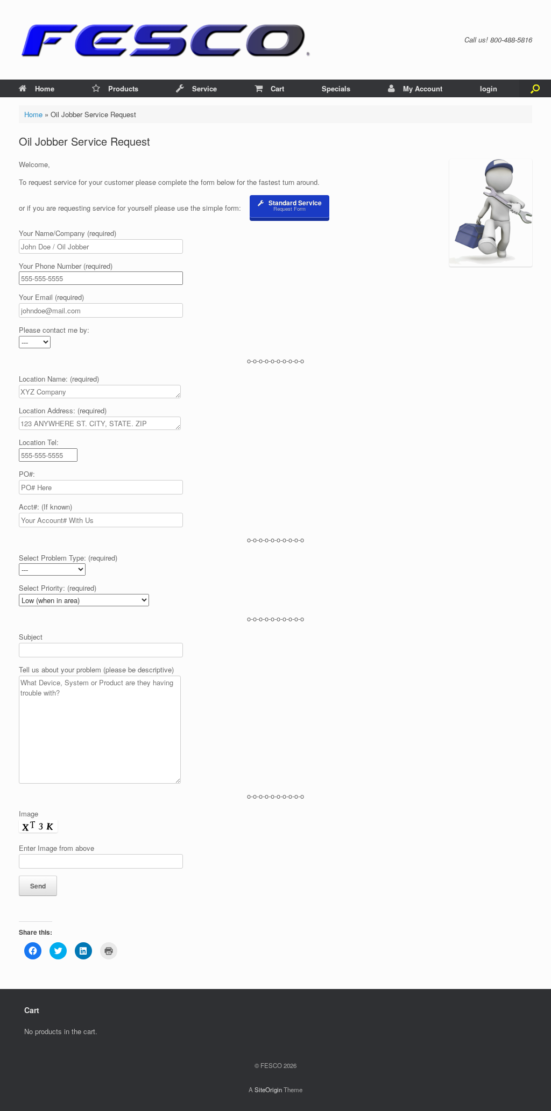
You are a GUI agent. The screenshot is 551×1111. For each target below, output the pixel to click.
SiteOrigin (268, 1089)
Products (123, 88)
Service (204, 88)
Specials (336, 88)
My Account (422, 88)
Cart (277, 88)
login (488, 88)
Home (44, 88)
